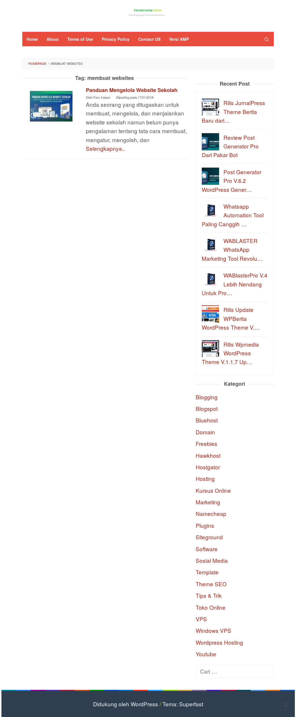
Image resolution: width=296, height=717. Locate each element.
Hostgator (208, 467)
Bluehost (207, 420)
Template (207, 572)
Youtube (206, 654)
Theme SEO (211, 584)
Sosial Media (212, 560)
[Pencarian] (266, 39)
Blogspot (207, 408)
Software (207, 549)
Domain (205, 432)
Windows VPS (213, 630)
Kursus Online (213, 490)
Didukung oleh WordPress (125, 704)
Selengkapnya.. (105, 148)
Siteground (209, 537)
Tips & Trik (209, 595)
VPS (201, 619)
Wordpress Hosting (219, 642)
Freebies (206, 443)
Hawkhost (208, 455)
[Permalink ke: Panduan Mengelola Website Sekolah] (51, 105)
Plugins (205, 525)
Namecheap (211, 513)
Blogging (207, 397)
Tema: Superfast (182, 704)
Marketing (208, 502)
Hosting (205, 478)
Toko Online (210, 607)
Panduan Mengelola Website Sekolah (131, 90)
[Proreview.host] (148, 12)
